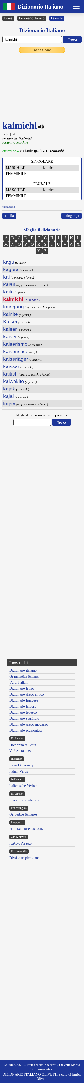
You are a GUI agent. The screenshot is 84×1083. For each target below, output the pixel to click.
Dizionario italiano (23, 670)
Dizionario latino (21, 688)
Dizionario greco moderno (28, 724)
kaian (9, 284)
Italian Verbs (18, 771)
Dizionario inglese (22, 706)
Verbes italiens (20, 751)
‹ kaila (9, 216)
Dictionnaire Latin (22, 745)
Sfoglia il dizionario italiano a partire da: (42, 415)
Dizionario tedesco (23, 712)
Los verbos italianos (24, 800)
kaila (8, 291)
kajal (8, 396)
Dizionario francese (23, 700)
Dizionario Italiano (32, 18)
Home (8, 18)
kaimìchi (57, 18)
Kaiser (10, 321)
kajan (9, 403)
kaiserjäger (15, 359)
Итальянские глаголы (26, 829)
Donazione (42, 50)
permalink (8, 206)
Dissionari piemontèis (25, 858)
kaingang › (71, 216)
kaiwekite (13, 381)
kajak (9, 388)
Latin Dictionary (21, 765)
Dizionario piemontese (25, 730)
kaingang (13, 306)
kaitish (10, 373)
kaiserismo (15, 344)
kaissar (11, 366)
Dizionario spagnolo (24, 718)
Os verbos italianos (23, 814)
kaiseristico (15, 351)
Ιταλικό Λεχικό (20, 843)
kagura (11, 269)
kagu (8, 262)
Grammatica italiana (24, 676)
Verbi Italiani (18, 682)
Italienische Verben (23, 786)
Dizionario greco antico (26, 694)
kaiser (10, 329)
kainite (10, 314)
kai (6, 276)
